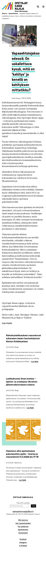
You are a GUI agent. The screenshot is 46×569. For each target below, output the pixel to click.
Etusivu (4, 13)
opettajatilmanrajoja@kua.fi (23, 511)
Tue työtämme (23, 526)
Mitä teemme (23, 520)
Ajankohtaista (13, 13)
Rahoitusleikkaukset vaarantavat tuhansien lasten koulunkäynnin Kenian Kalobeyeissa (23, 338)
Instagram (23, 542)
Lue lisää (34, 361)
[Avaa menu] (42, 7)
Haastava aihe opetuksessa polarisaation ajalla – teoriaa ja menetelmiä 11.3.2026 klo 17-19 (22, 453)
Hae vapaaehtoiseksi (23, 523)
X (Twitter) (23, 546)
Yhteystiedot (23, 533)
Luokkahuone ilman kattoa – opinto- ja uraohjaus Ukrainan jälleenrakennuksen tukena (21, 381)
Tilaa (33, 506)
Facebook (23, 539)
